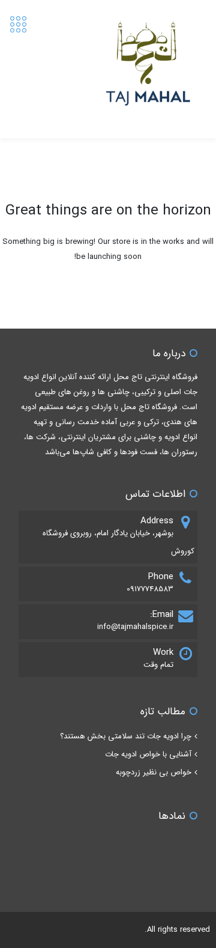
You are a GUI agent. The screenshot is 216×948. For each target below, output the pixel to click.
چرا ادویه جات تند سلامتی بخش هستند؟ (125, 736)
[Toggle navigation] (18, 25)
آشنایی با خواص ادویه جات (148, 754)
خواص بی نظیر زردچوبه (153, 772)
